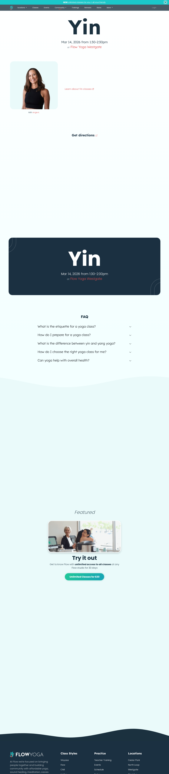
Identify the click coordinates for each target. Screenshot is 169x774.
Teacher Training (103, 760)
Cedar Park (134, 760)
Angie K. (36, 112)
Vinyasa (65, 760)
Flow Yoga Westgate (84, 47)
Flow (63, 764)
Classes (35, 7)
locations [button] (21, 7)
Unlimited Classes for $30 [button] (85, 576)
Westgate (133, 769)
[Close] (165, 2)
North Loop (133, 764)
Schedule (99, 769)
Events (46, 7)
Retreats (87, 7)
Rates (99, 7)
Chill (63, 769)
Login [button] (154, 7)
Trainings (75, 7)
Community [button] (60, 8)
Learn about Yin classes (78, 89)
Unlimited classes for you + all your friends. (84, 2)
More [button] (109, 7)
